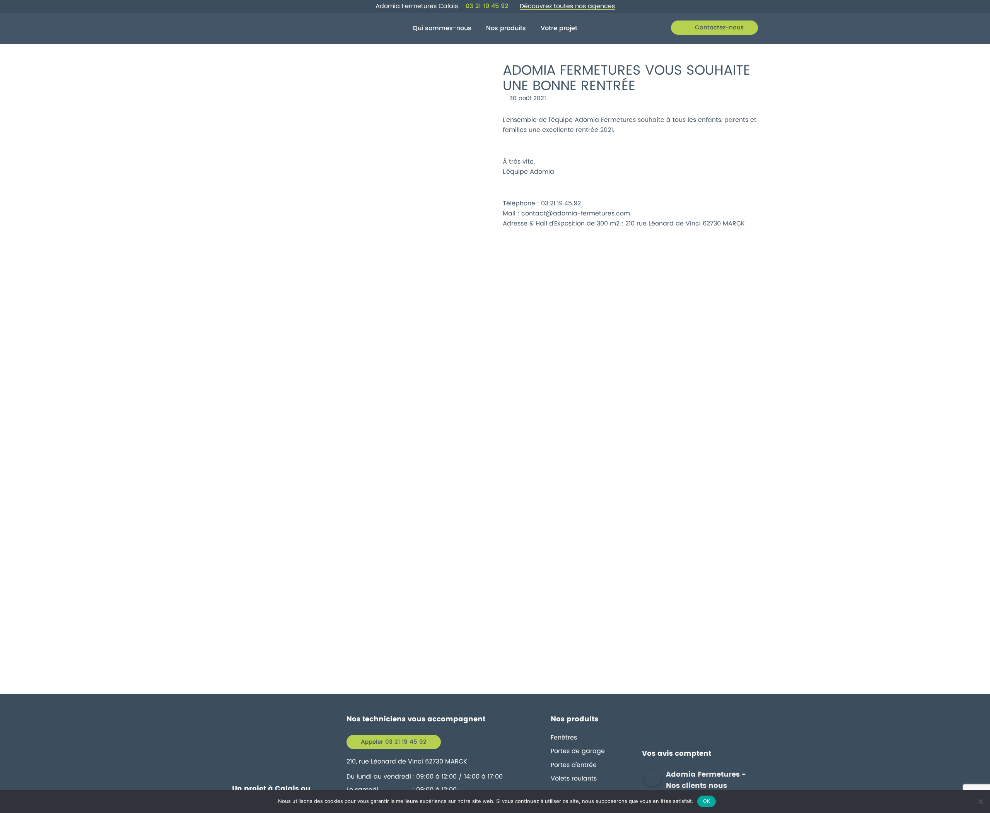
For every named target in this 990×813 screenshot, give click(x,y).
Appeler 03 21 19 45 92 (394, 742)
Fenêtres (564, 738)
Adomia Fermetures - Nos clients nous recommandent (706, 786)
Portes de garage (578, 751)
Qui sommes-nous (442, 28)
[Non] (980, 801)
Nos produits (506, 28)
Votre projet (559, 28)
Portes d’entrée (574, 765)
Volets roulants (574, 779)
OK (706, 801)
